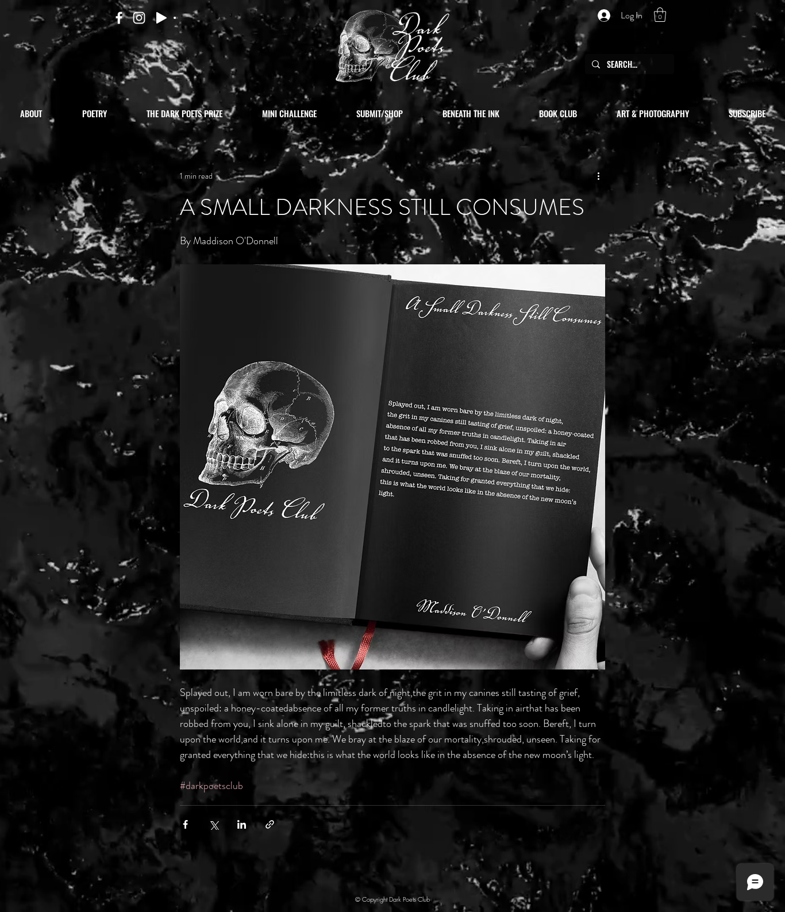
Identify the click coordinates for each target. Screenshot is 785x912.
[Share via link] (269, 824)
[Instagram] (139, 18)
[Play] (161, 18)
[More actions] (598, 176)
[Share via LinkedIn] (241, 824)
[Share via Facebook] (185, 824)
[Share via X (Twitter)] (213, 824)
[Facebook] (119, 18)
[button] (660, 14)
